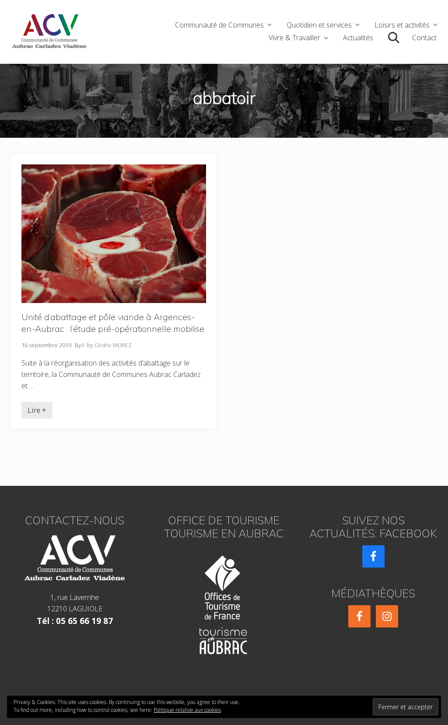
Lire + (37, 411)
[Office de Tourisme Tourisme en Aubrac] (224, 602)
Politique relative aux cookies (187, 710)
